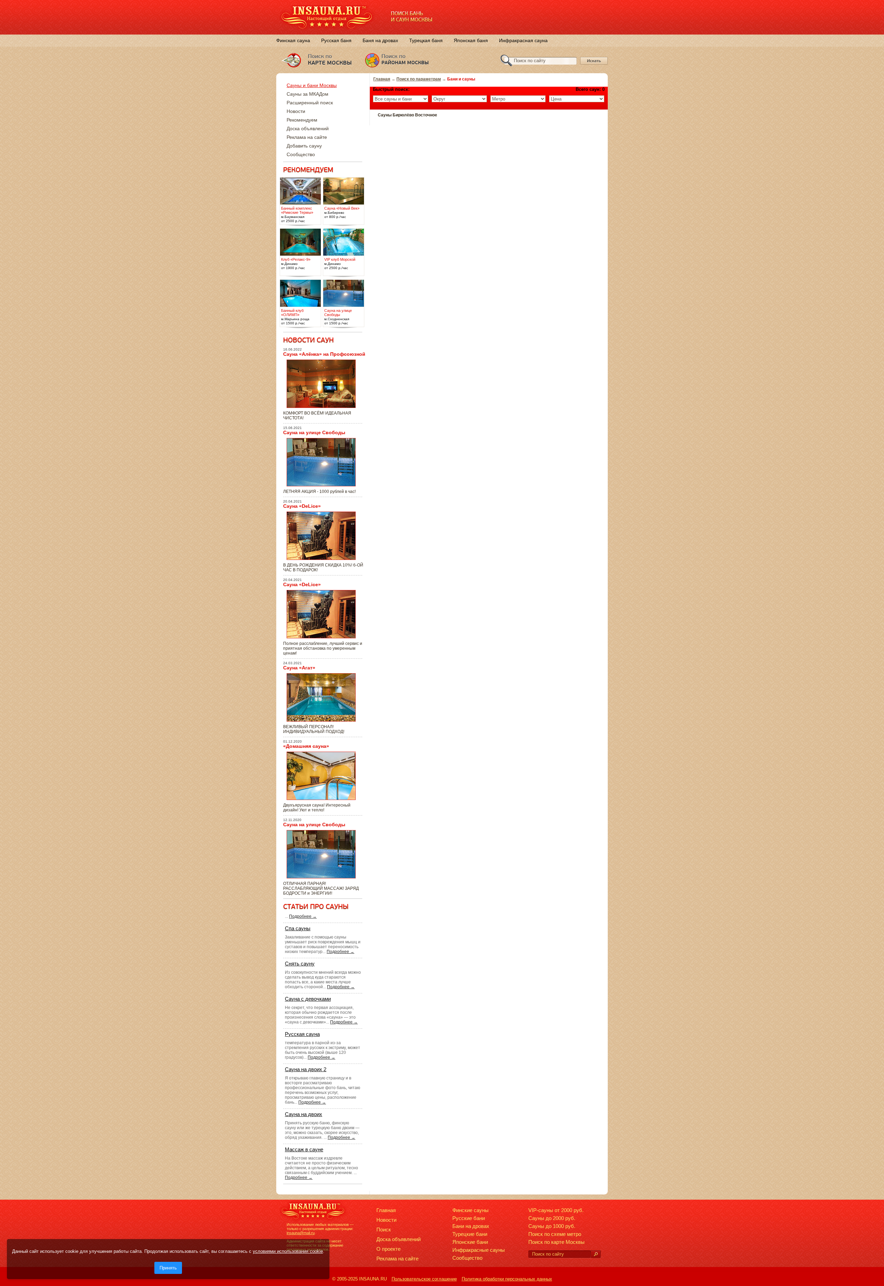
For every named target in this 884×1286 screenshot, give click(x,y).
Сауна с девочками (308, 999)
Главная (381, 79)
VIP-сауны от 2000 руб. (556, 1210)
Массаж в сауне (304, 1149)
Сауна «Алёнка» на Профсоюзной (324, 354)
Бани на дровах (470, 1226)
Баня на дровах (380, 40)
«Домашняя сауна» (306, 746)
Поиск (383, 1229)
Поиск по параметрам (418, 79)
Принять (168, 1267)
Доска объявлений (308, 128)
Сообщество (301, 154)
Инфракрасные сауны (478, 1250)
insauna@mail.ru (301, 1233)
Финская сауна (293, 40)
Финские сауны (470, 1210)
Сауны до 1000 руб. (551, 1226)
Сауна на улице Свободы (314, 432)
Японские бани (470, 1242)
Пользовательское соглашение (424, 1279)
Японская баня (471, 40)
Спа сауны (297, 928)
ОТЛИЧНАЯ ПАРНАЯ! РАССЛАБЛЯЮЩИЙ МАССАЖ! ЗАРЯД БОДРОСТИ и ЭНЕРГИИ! (321, 888)
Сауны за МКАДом (307, 94)
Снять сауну (300, 963)
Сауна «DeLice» (302, 506)
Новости (296, 111)
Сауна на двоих (303, 1114)
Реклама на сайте (307, 137)
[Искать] (595, 1254)
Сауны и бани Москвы (312, 85)
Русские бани (468, 1218)
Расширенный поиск (310, 102)
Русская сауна (302, 1034)
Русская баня (336, 40)
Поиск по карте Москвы (556, 1242)
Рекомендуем (302, 120)
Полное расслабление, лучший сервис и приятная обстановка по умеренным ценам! (322, 648)
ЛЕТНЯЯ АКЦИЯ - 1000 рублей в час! (319, 491)
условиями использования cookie (288, 1251)
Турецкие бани (469, 1234)
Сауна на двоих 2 (305, 1069)
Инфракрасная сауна (523, 40)
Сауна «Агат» (299, 667)
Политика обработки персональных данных (507, 1279)
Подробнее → (303, 916)
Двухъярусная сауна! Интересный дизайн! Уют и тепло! (316, 807)
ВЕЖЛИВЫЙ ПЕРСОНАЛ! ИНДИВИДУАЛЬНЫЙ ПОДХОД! (313, 729)
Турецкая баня (426, 40)
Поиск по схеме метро (554, 1234)
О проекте (388, 1249)
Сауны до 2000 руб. (551, 1218)
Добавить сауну (304, 146)
